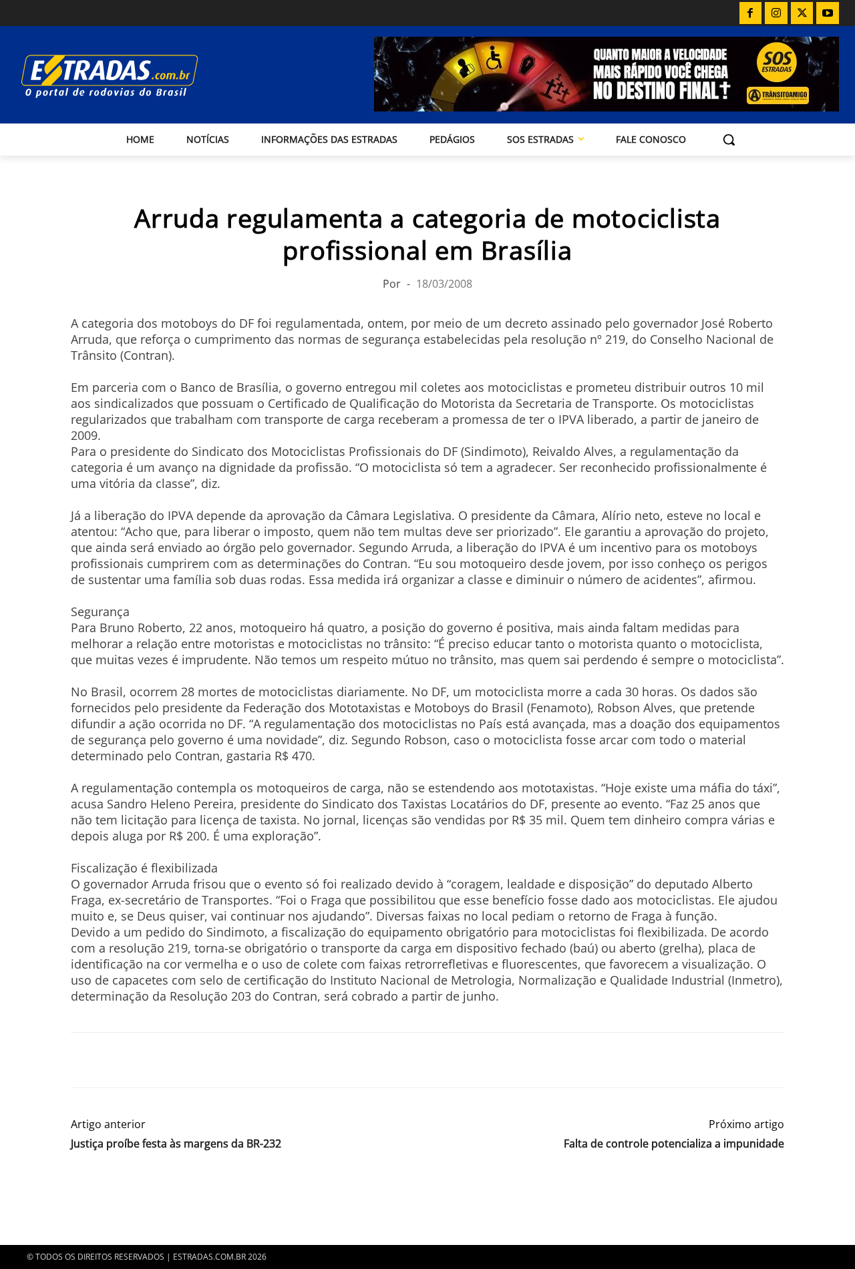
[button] (729, 139)
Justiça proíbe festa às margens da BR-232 (176, 1144)
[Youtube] (827, 13)
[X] (802, 13)
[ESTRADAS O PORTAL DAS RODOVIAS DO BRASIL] (139, 76)
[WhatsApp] (145, 1060)
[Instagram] (776, 13)
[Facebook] (750, 13)
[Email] (176, 1060)
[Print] (207, 1060)
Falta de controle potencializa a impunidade (674, 1144)
